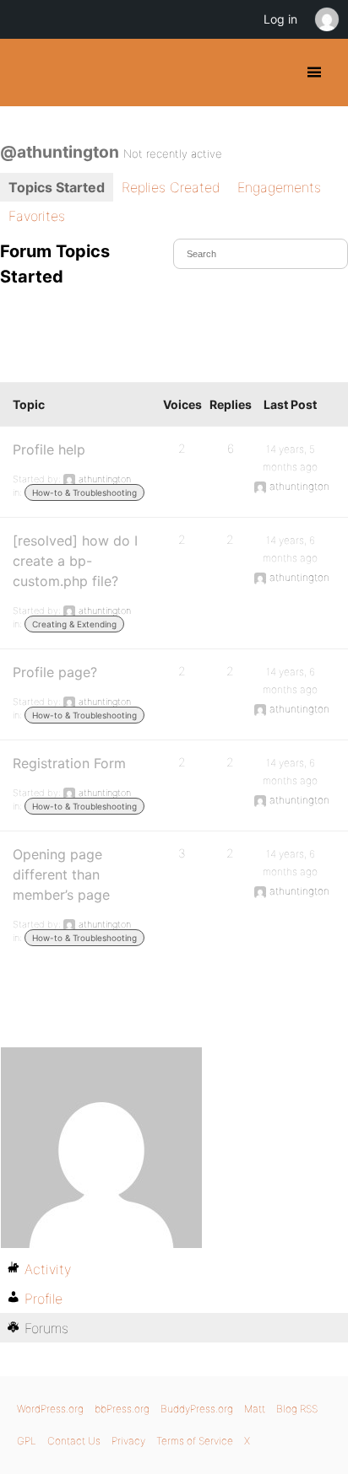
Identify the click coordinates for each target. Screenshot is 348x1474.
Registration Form (69, 763)
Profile (43, 1298)
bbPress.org (122, 1408)
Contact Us (74, 1440)
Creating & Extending (74, 624)
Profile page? (55, 672)
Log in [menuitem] (280, 19)
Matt (254, 1408)
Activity (47, 1269)
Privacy (128, 1440)
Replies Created (171, 187)
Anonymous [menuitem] (326, 19)
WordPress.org (50, 1408)
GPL (26, 1440)
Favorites (36, 215)
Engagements (279, 187)
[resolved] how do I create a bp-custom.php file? (75, 560)
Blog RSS (297, 1408)
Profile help (49, 449)
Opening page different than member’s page (61, 874)
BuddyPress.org (27, 72)
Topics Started (56, 187)
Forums (46, 1328)
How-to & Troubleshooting (84, 492)
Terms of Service (194, 1440)
